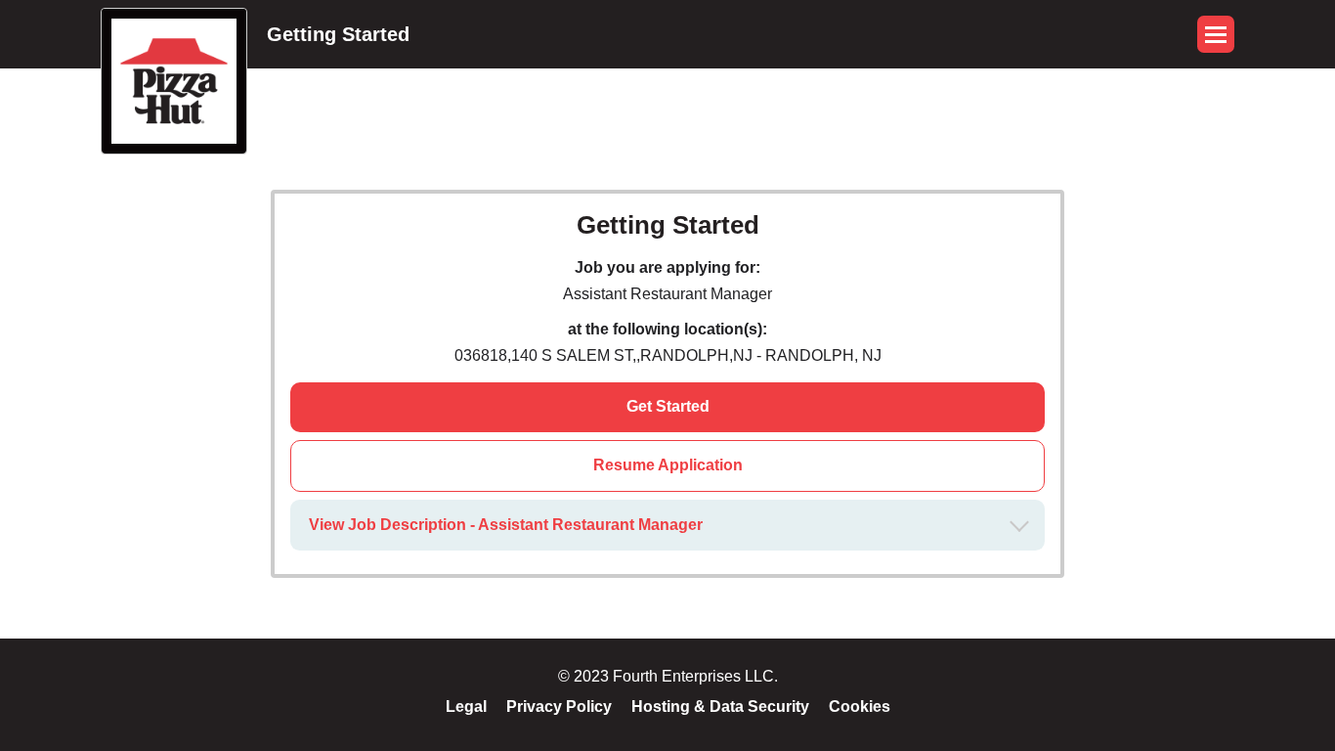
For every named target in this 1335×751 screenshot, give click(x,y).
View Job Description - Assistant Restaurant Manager (506, 524)
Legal (466, 706)
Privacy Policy (559, 706)
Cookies (859, 706)
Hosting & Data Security (720, 706)
